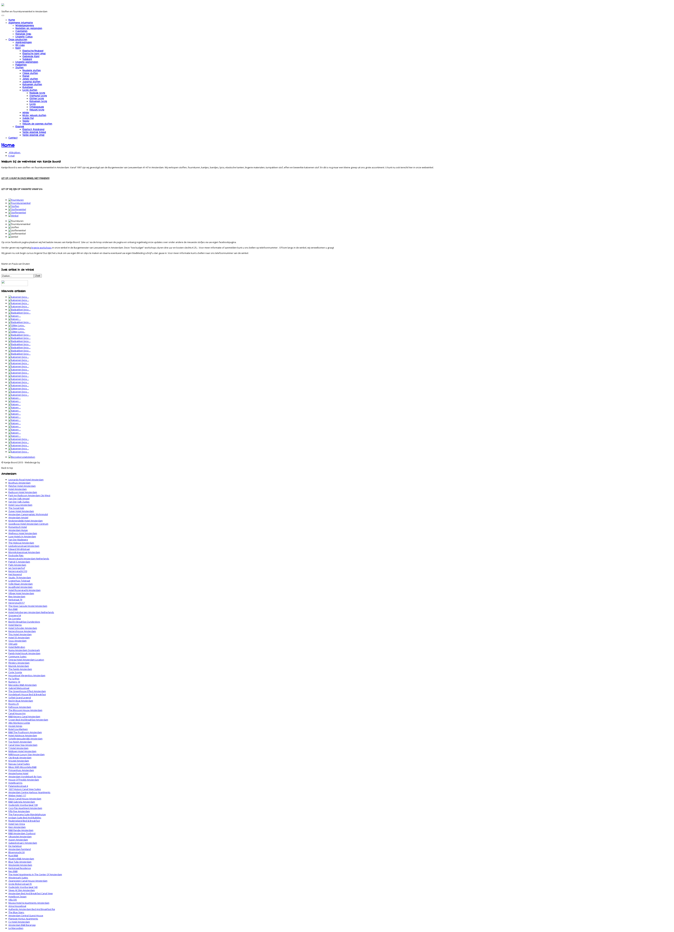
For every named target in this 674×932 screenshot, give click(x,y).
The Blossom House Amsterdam (25, 710)
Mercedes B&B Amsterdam (22, 684)
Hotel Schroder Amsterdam (22, 628)
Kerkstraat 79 (15, 599)
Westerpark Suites (18, 877)
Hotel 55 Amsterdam (19, 637)
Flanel (25, 76)
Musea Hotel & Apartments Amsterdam (28, 902)
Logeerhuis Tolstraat (19, 580)
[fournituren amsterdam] (16, 199)
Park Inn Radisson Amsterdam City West (29, 495)
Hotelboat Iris (15, 782)
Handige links (23, 33)
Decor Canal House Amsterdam (24, 798)
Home (11, 19)
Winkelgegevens (24, 25)
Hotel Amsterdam (17, 489)
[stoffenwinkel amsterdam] (17, 209)
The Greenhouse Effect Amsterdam (27, 691)
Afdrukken (14, 152)
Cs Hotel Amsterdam (19, 921)
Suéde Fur (28, 118)
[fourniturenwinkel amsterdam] (19, 203)
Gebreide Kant (30, 56)
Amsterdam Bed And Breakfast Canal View (30, 893)
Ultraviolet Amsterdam (20, 836)
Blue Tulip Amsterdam (19, 861)
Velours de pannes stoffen (37, 123)
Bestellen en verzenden (28, 28)
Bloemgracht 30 (16, 852)
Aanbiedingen (23, 42)
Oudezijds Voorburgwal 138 (23, 805)
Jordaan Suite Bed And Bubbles (24, 817)
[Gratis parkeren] (14, 285)
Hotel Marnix (15, 624)
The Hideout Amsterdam (21, 542)
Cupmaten (21, 31)
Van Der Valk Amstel (18, 498)
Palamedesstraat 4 (18, 786)
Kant (18, 48)
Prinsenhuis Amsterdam (21, 770)
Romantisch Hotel (17, 527)
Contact (13, 137)
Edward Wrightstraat (19, 549)
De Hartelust (15, 846)
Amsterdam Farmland (19, 849)
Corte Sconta (15, 672)
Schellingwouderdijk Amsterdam (25, 738)
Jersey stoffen (30, 78)
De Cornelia (14, 618)
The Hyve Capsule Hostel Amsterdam (27, 606)
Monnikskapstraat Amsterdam (24, 552)
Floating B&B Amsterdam (21, 858)
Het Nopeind (15, 574)
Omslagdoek (36, 106)
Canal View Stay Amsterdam (22, 745)
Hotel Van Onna (16, 823)
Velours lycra (36, 109)
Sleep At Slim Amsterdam (21, 890)
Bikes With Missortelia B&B (22, 767)
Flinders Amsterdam (18, 662)
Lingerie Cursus (23, 36)
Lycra (32, 104)
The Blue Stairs (16, 912)
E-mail (11, 155)
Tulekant (27, 59)
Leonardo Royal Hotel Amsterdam (26, 479)
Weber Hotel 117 (17, 795)
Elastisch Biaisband (33, 129)
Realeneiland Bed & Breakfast (24, 820)
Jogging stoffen (31, 81)
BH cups (20, 45)
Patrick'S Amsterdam (19, 561)
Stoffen (19, 67)
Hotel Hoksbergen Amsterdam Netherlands (31, 612)
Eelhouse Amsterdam (19, 707)
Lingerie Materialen (26, 62)
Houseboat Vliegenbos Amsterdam (26, 675)
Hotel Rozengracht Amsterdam (24, 590)
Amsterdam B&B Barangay (22, 925)
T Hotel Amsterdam (18, 748)
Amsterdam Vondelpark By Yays (25, 776)
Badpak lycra (37, 92)
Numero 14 (14, 681)
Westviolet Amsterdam (20, 865)
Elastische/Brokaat (33, 50)
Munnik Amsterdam (18, 666)
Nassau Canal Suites (19, 763)
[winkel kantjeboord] (13, 215)
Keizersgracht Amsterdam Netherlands (28, 558)
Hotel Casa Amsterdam (20, 504)
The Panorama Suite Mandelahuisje (27, 814)
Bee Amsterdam (16, 596)
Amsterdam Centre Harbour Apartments (29, 792)
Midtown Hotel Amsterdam (22, 751)
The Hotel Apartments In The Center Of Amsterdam (35, 874)
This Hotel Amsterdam (20, 634)
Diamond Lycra (38, 95)
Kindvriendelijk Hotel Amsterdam (25, 520)
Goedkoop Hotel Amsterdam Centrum (28, 523)
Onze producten (17, 39)
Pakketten (21, 64)
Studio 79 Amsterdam (19, 577)
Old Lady (12, 643)
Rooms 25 (13, 703)
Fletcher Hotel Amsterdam (22, 485)
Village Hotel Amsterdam (21, 593)
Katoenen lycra (38, 101)
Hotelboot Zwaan (17, 896)
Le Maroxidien (15, 928)
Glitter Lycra (36, 98)
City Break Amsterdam (19, 757)
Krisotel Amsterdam (18, 760)
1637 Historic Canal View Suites (24, 789)
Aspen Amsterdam (18, 839)
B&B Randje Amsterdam (20, 830)
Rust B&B (13, 855)
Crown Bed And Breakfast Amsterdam (28, 719)
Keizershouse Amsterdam (22, 631)
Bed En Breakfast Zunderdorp (24, 621)
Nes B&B (13, 871)
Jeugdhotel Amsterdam (20, 587)
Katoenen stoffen (32, 84)
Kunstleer (27, 87)
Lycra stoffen (29, 90)
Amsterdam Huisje (18, 530)
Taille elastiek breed (34, 132)
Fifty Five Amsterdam (19, 811)
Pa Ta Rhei (13, 678)
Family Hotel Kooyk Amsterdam (24, 653)
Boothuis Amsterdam (19, 482)
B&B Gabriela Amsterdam (21, 801)
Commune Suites (17, 656)
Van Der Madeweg (18, 539)
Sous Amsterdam (17, 640)
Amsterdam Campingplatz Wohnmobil (28, 514)
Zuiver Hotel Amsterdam (21, 511)
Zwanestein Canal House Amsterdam (27, 880)
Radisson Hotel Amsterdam (22, 492)
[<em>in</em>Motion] (2, 5)
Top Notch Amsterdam (20, 741)
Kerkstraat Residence (19, 868)
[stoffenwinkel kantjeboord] (17, 212)
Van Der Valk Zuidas (18, 501)
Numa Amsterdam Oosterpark (24, 650)
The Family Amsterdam (20, 669)
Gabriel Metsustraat (18, 688)
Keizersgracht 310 (17, 571)
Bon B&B (13, 609)
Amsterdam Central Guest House (25, 915)
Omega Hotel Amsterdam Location (26, 659)
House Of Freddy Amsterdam (23, 779)
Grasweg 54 (14, 615)
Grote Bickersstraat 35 (20, 883)
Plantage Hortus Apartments (23, 918)
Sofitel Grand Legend (19, 697)
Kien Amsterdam (17, 827)
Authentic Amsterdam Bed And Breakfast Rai (31, 909)
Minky (25, 112)
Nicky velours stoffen (34, 115)
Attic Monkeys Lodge (19, 722)
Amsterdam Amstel (18, 517)
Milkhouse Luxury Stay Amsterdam (26, 754)
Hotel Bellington (16, 647)
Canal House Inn (17, 713)
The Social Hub (16, 508)
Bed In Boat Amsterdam (20, 700)
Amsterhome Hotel (18, 773)
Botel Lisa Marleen (18, 729)
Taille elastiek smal (33, 135)
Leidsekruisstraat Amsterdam (23, 546)
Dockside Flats (16, 555)
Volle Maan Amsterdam (20, 583)
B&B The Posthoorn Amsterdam (25, 732)
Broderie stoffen (31, 70)
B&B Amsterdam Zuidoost (21, 833)
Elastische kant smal (34, 53)
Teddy (25, 121)
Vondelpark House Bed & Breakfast (27, 694)
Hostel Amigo (15, 726)
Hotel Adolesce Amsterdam (22, 735)
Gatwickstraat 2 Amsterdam (22, 842)
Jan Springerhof (16, 568)
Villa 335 (12, 899)
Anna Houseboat (17, 906)
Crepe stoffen (30, 73)
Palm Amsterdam (17, 564)
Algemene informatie (20, 22)
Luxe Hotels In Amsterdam (22, 536)
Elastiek (19, 126)
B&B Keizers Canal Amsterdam (24, 716)
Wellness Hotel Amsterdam (22, 533)
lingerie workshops (41, 247)
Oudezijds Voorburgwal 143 (23, 887)
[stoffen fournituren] (13, 206)
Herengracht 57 (16, 602)
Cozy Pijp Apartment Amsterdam (25, 808)
